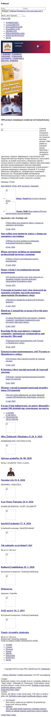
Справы (13, 25)
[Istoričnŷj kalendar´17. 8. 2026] (25, 686)
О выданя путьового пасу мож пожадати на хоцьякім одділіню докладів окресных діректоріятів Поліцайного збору (23, 464)
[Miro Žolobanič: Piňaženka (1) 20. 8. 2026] (25, 599)
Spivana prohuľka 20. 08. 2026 (16, 630)
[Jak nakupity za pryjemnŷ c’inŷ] (25, 708)
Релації (13, 29)
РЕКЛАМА (15, 33)
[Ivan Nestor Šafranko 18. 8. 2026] (25, 664)
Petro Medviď (6, 358)
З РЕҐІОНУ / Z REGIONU (11, 56)
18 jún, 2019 (16, 358)
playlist (8, 38)
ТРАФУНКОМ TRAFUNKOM (12, 590)
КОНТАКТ (15, 35)
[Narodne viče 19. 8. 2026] (25, 643)
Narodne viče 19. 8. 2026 (13, 651)
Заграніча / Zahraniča (30, 358)
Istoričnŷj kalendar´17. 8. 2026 (16, 695)
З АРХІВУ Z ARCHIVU (11, 586)
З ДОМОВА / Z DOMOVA (11, 54)
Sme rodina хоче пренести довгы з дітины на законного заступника (23, 406)
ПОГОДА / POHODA (9, 61)
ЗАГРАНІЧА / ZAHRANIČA (12, 58)
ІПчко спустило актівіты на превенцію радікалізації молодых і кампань (21, 424)
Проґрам (14, 27)
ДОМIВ (12, 23)
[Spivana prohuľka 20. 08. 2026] (25, 621)
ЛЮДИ (11, 31)
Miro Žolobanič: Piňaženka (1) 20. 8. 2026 (21, 608)
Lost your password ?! (34, 11)
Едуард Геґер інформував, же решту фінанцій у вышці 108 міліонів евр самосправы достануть (25, 578)
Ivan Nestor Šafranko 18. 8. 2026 (17, 673)
